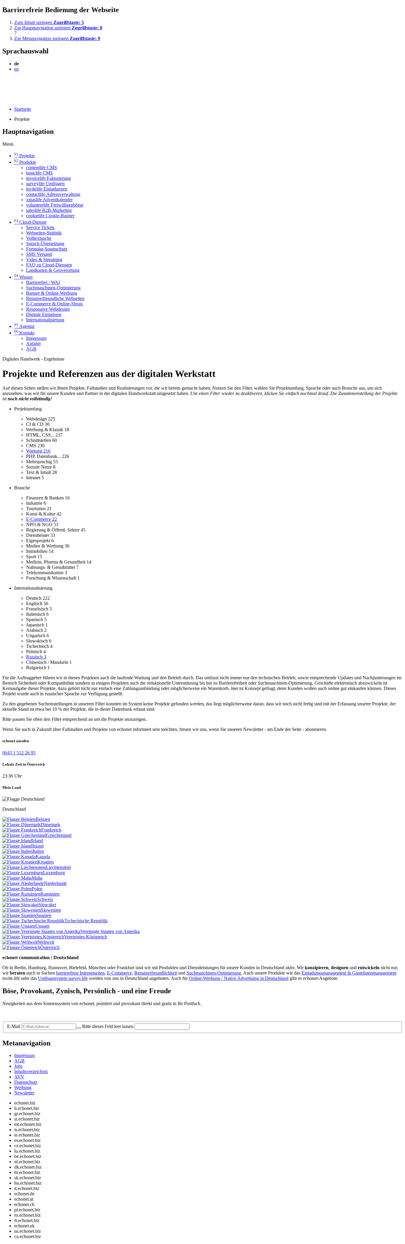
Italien (38, 851)
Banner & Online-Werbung (51, 293)
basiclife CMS (39, 172)
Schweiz (45, 899)
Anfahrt (33, 343)
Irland (37, 840)
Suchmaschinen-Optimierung (53, 287)
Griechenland (58, 835)
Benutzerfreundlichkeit (155, 972)
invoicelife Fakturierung (48, 178)
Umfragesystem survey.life (63, 978)
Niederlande (55, 883)
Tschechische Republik (86, 920)
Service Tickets (40, 227)
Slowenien (51, 910)
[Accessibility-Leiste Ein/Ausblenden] (4, 98)
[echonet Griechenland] (24, 835)
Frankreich (51, 829)
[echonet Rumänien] (21, 893)
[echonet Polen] (17, 888)
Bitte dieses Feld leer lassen (107, 1026)
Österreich (50, 947)
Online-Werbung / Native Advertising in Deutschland (238, 978)
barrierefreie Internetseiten (80, 972)
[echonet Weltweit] (20, 942)
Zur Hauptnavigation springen (58, 27)
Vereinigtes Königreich (85, 936)
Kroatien (45, 861)
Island (38, 845)
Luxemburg (54, 872)
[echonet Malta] (17, 877)
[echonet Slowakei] (20, 904)
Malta (37, 877)
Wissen (23, 277)
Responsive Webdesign (48, 309)
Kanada (43, 856)
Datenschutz (25, 1082)
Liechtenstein (58, 867)
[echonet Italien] (17, 851)
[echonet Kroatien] (19, 861)
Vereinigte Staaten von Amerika (110, 931)
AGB (31, 348)
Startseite (22, 109)
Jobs (18, 1066)
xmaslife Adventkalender (49, 199)
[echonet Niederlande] (23, 883)
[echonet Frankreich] (21, 829)
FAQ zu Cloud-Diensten (49, 264)
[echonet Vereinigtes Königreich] (33, 936)
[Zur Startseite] (15, 83)
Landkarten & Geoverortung (52, 270)
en (16, 69)
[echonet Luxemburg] (22, 872)
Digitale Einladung (43, 314)
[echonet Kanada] (19, 856)
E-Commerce (41, 519)
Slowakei (47, 904)
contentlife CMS (41, 167)
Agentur (24, 326)
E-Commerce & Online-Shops (54, 303)
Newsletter (24, 1092)
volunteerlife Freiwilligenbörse (54, 204)
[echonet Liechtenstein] (24, 867)
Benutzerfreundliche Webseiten (55, 298)
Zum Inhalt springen (49, 22)
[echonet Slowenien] (21, 910)
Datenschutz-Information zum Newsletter (40, 1013)
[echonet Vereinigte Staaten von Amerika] (41, 931)
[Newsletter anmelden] (78, 1028)
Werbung (22, 1087)
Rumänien (50, 893)
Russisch (36, 656)
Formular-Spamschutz (46, 248)
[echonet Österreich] (21, 947)
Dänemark (50, 824)
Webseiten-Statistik (44, 232)
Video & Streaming (44, 259)
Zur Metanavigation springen (57, 38)
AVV (19, 1076)
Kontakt (24, 332)
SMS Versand (39, 254)
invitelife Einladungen (46, 188)
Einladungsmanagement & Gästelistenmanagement (349, 972)
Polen (37, 888)
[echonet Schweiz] (19, 899)
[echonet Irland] (17, 840)
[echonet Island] (17, 845)
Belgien (43, 819)
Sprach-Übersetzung (45, 243)
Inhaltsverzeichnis (31, 1071)
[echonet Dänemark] (21, 824)
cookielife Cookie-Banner (50, 215)
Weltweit (46, 942)
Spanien (43, 915)
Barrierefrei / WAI (43, 282)
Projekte (24, 155)
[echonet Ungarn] (18, 926)
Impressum (36, 338)
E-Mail (13, 1026)
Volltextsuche (38, 238)
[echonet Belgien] (19, 819)
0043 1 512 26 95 (19, 752)
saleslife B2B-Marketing (49, 210)
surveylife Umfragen (45, 183)
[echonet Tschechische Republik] (33, 920)
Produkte (25, 162)
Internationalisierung (45, 319)
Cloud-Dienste (30, 222)
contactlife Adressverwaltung (53, 194)
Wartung (38, 450)
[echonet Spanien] (19, 915)
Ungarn (42, 926)
